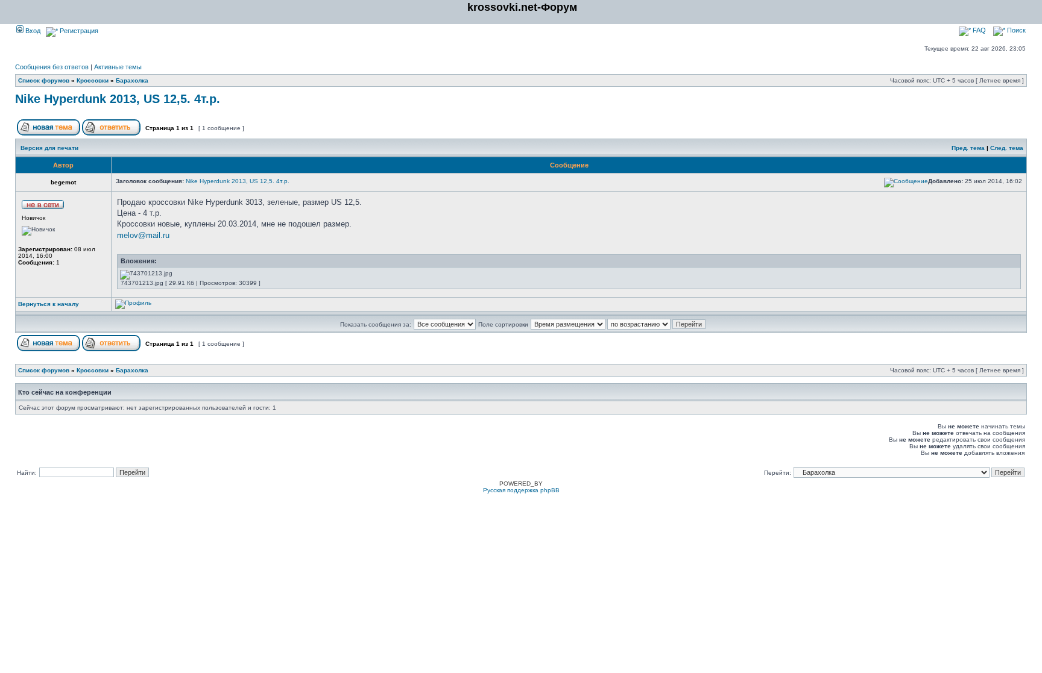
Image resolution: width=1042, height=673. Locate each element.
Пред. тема (968, 148)
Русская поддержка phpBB (521, 490)
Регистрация (78, 30)
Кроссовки (93, 80)
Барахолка (132, 80)
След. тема (1006, 148)
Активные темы (118, 66)
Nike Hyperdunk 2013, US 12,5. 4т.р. (117, 98)
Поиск (1015, 30)
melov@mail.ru (143, 235)
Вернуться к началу (48, 304)
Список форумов (43, 80)
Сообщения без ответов (52, 66)
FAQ (978, 30)
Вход (32, 30)
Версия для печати (49, 148)
